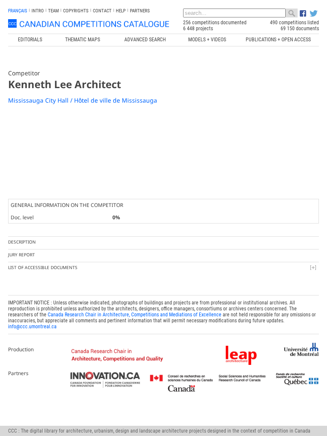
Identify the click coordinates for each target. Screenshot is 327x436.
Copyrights (76, 11)
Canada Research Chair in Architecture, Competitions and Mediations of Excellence (134, 315)
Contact (102, 11)
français (17, 11)
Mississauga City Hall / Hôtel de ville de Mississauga (82, 100)
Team (53, 11)
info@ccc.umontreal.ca (32, 327)
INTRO (38, 11)
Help (121, 11)
